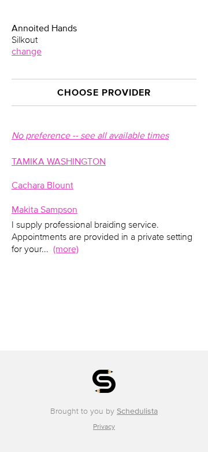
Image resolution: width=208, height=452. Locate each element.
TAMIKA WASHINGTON (59, 161)
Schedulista (137, 411)
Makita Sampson (44, 209)
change (27, 51)
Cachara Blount (42, 185)
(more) (66, 248)
